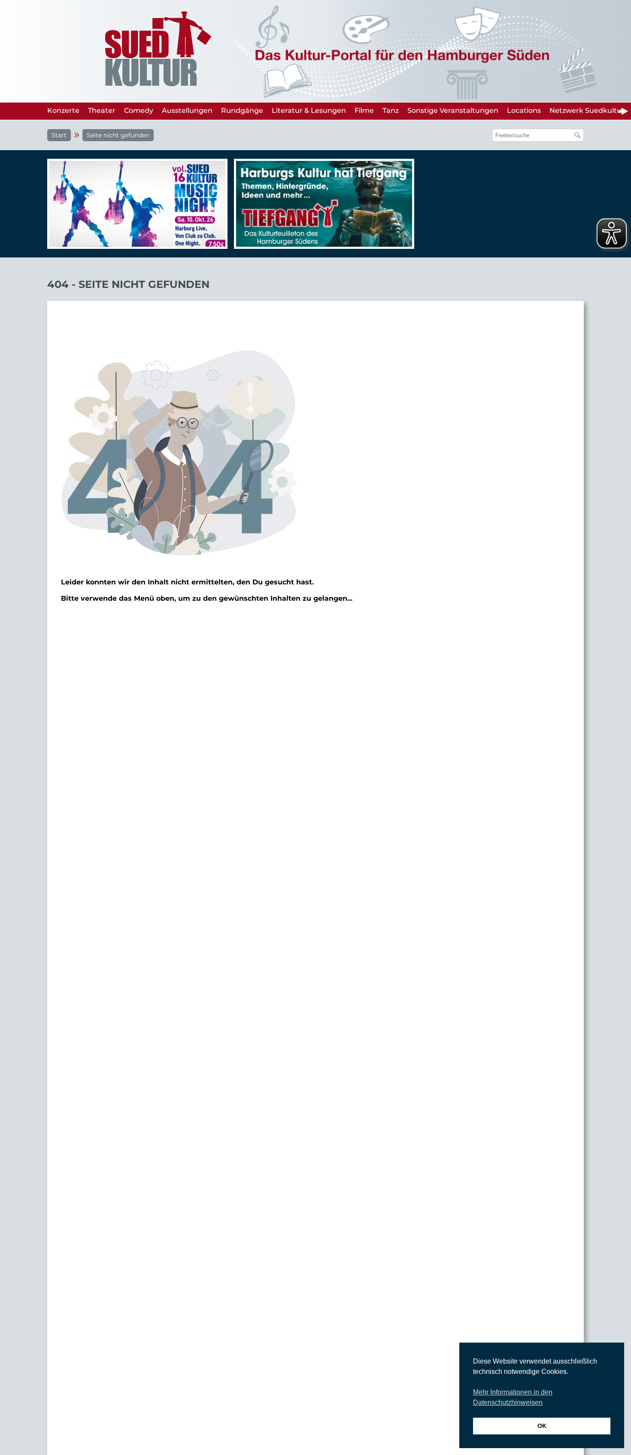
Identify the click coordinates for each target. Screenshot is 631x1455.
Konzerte (63, 110)
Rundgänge (242, 110)
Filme (364, 110)
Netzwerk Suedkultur (587, 110)
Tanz (390, 110)
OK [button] (541, 1425)
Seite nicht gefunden (118, 135)
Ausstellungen (187, 110)
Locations (524, 110)
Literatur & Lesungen (309, 110)
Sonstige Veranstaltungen (452, 110)
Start (59, 135)
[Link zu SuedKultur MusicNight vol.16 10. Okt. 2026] (135, 204)
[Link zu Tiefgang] (322, 208)
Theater (101, 110)
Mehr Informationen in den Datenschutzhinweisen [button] (512, 1397)
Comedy (138, 110)
